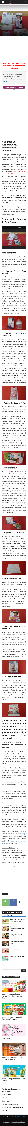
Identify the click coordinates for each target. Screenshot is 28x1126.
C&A (7, 1098)
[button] (2, 2)
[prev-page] (3, 964)
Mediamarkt (14, 1104)
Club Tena (6, 1038)
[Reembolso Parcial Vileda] (5, 958)
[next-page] (5, 964)
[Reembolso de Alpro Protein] (5, 936)
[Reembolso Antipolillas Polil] (5, 943)
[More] (19, 902)
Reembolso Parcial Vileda (17, 956)
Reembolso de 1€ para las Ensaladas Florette (12, 1018)
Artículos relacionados (12, 912)
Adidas (9, 1094)
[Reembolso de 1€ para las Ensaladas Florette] (14, 1009)
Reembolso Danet (15, 949)
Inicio (2, 6)
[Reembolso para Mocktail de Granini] (14, 1071)
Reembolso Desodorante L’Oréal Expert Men (12, 1058)
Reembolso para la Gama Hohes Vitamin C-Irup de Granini (12, 996)
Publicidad (24, 1118)
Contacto (19, 1118)
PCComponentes (18, 1107)
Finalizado (7, 6)
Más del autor (8, 915)
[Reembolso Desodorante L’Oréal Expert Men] (14, 1049)
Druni (7, 1101)
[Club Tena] (14, 1030)
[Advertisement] (15, 50)
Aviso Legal (17, 1116)
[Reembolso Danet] (5, 950)
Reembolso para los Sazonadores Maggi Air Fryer (17, 928)
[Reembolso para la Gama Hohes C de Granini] (5, 921)
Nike (7, 1111)
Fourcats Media (12, 893)
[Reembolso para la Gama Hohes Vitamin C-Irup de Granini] (14, 986)
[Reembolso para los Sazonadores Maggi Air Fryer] (5, 928)
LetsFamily (21, 834)
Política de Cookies (12, 1118)
